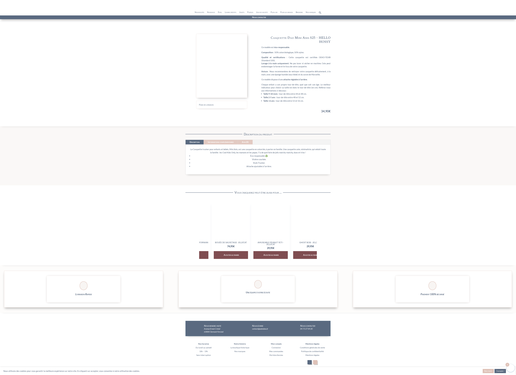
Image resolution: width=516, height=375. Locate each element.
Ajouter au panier (218, 255)
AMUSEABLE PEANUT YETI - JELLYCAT (258, 243)
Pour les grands (286, 12)
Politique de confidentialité (312, 351)
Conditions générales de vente (312, 347)
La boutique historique (239, 347)
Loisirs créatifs (230, 12)
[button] (320, 13)
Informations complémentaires (221, 142)
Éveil (220, 12)
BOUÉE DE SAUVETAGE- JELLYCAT (218, 242)
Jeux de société (262, 12)
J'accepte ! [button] (500, 371)
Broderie (299, 12)
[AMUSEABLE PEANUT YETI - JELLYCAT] (258, 239)
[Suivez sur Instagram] (88, 17)
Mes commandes (276, 351)
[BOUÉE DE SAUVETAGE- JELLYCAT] (218, 239)
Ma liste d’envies (276, 355)
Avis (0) (245, 142)
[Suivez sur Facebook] (83, 17)
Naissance (211, 12)
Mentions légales (312, 355)
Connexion (276, 347)
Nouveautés (199, 12)
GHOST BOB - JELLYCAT (298, 242)
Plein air (274, 12)
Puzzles (250, 12)
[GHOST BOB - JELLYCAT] (298, 239)
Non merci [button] (488, 371)
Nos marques (311, 12)
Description (195, 142)
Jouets (241, 12)
